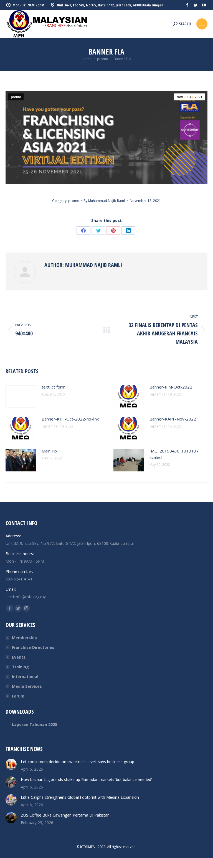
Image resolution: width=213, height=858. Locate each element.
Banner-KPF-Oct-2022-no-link (70, 419)
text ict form (53, 387)
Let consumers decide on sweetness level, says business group (77, 761)
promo (16, 97)
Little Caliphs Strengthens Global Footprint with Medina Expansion (80, 797)
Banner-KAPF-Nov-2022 (172, 419)
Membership (24, 637)
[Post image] (21, 396)
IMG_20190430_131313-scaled (173, 454)
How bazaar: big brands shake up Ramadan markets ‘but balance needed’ (86, 779)
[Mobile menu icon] (201, 23)
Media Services (27, 686)
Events (19, 657)
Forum (18, 696)
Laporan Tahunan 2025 (34, 724)
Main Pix (49, 451)
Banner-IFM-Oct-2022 (170, 387)
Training (20, 666)
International (25, 676)
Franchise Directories (33, 647)
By (104, 200)
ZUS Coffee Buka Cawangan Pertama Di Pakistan (65, 815)
